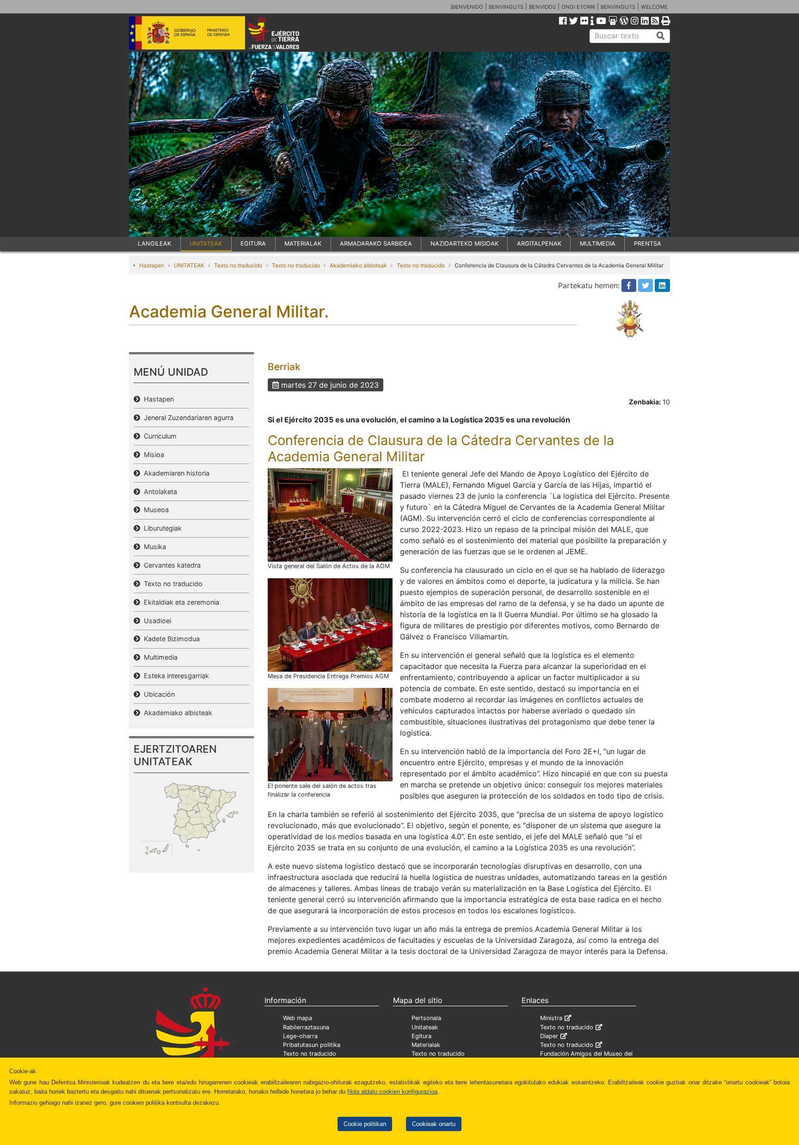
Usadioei (155, 621)
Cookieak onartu (433, 1123)
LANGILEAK (154, 243)
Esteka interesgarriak (174, 676)
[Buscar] (661, 36)
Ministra (551, 1018)
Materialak (426, 1044)
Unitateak (425, 1027)
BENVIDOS (542, 7)
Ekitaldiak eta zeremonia (179, 602)
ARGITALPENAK (539, 243)
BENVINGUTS (506, 7)
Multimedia (159, 657)
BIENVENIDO (467, 7)
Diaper (549, 1036)
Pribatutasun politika (311, 1044)
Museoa (154, 510)
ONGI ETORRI (578, 7)
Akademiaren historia (174, 473)
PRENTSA (647, 243)
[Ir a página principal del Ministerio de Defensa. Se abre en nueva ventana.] (187, 32)
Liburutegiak (161, 528)
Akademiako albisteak (358, 265)
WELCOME (654, 7)
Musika (153, 547)
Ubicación (157, 694)
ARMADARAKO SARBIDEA (376, 243)
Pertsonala (426, 1018)
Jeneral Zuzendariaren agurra (187, 417)
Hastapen (151, 265)
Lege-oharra (300, 1036)
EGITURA (253, 243)
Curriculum (158, 436)
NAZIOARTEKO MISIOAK (464, 243)
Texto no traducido (238, 265)
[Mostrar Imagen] (330, 514)
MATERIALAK (302, 243)
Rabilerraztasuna (306, 1027)
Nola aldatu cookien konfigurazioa (392, 1091)
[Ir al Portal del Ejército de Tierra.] (284, 32)
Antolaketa (158, 491)
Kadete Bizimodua (170, 639)
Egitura (421, 1036)
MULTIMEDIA (597, 243)
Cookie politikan (365, 1123)
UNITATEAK (206, 243)
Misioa (152, 454)
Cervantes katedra (170, 565)
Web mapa (297, 1018)
